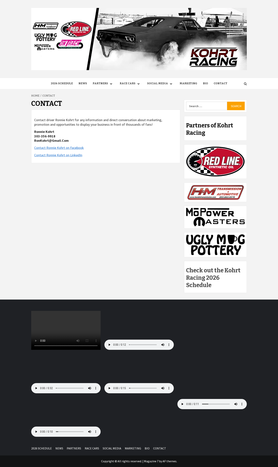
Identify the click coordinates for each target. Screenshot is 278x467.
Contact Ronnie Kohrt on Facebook (59, 148)
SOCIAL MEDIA (157, 83)
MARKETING (188, 83)
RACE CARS (127, 83)
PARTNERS (100, 83)
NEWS (82, 83)
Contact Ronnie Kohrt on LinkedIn (58, 155)
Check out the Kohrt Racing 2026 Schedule (213, 278)
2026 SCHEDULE (62, 83)
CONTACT (220, 83)
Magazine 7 (151, 461)
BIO (205, 83)
